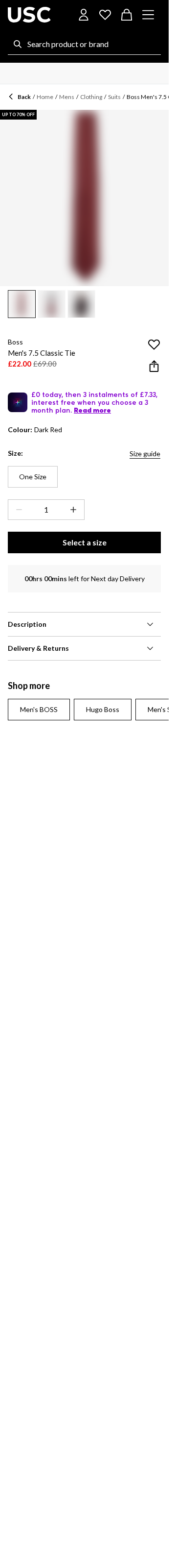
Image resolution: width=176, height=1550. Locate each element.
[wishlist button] (105, 14)
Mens (66, 96)
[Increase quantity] (75, 509)
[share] (154, 366)
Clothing (91, 96)
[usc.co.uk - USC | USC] (29, 15)
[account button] (83, 14)
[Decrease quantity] (17, 509)
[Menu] (148, 14)
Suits (114, 96)
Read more (92, 410)
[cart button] (126, 14)
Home (45, 96)
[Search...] (17, 44)
